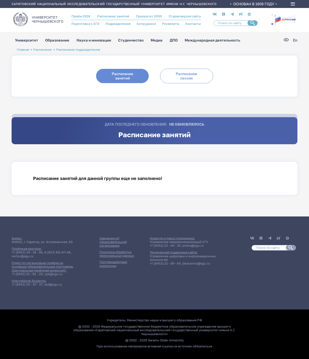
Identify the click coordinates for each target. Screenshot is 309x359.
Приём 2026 (80, 16)
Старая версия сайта (185, 16)
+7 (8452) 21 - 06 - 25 (165, 245)
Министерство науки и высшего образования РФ (164, 320)
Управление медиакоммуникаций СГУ (179, 242)
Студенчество (131, 40)
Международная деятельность (212, 40)
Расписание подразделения (78, 49)
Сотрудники (146, 24)
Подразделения (117, 24)
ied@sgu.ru (53, 284)
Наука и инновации (94, 40)
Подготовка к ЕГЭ (85, 24)
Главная (23, 49)
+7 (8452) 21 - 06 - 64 (165, 263)
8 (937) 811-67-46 (57, 252)
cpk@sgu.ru (53, 274)
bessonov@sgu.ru (196, 263)
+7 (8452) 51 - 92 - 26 (27, 274)
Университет (26, 40)
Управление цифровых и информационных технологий (183, 258)
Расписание (42, 49)
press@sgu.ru (193, 245)
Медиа (156, 40)
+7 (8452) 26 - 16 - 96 (27, 252)
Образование (57, 40)
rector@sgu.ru (23, 256)
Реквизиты (170, 24)
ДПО (174, 40)
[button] (272, 15)
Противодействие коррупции (113, 263)
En (295, 40)
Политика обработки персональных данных (116, 254)
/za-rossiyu (285, 19)
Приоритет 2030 (149, 16)
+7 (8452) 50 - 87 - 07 (27, 284)
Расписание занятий (113, 16)
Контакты (193, 24)
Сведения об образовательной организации (113, 242)
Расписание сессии (186, 76)
